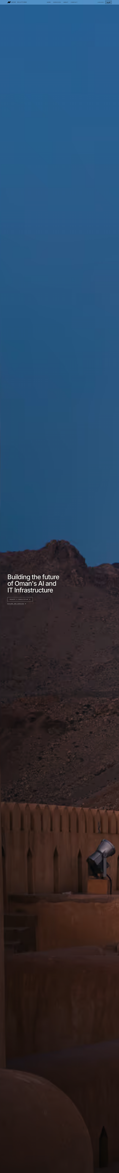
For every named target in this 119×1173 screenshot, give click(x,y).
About (66, 2)
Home (49, 2)
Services (57, 2)
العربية (108, 2)
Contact (74, 2)
